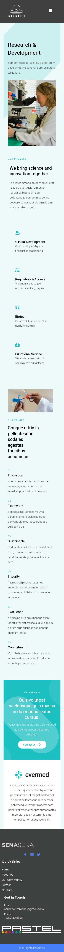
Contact (7, 890)
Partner (6, 885)
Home (5, 869)
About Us (7, 874)
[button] (50, 10)
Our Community (12, 880)
